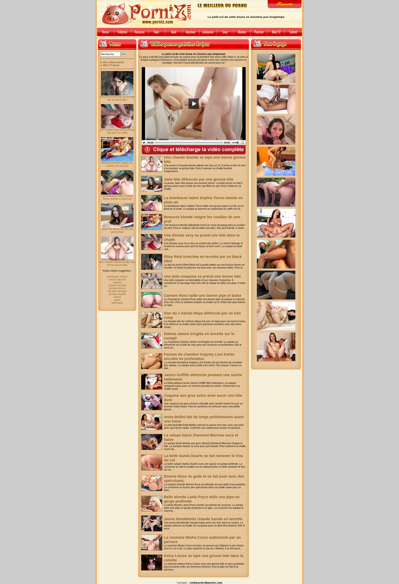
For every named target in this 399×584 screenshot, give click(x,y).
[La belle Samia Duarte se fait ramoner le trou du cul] (151, 463)
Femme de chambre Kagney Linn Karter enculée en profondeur (199, 356)
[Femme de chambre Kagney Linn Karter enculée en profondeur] (151, 361)
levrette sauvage (117, 291)
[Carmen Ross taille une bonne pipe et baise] (151, 300)
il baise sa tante (117, 285)
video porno (105, 33)
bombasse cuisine (117, 276)
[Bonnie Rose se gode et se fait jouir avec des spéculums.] (151, 483)
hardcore (139, 33)
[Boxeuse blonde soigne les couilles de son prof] (151, 222)
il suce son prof (117, 279)
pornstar (258, 33)
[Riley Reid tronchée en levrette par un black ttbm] (151, 262)
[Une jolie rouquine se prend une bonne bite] (151, 281)
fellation (122, 33)
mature (241, 33)
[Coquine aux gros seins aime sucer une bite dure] (151, 402)
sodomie (173, 33)
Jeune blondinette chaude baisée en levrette (203, 519)
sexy (224, 33)
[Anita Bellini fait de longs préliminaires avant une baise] (151, 422)
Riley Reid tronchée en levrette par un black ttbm (117, 98)
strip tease (117, 302)
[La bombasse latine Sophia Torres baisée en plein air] (151, 203)
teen (156, 33)
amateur (190, 33)
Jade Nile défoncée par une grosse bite (198, 179)
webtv (275, 33)
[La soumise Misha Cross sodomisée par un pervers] (151, 543)
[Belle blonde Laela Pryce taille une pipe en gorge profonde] (151, 504)
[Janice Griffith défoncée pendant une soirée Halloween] (151, 382)
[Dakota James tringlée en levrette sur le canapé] (151, 341)
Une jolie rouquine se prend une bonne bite (202, 276)
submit (293, 33)
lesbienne (207, 33)
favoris (285, 4)
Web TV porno (111, 65)
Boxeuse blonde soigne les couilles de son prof (117, 164)
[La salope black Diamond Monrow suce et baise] (151, 442)
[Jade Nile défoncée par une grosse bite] (151, 184)
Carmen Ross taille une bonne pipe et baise (202, 295)
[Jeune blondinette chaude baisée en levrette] (151, 523)
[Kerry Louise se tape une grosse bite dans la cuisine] (151, 562)
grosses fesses (117, 288)
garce (117, 299)
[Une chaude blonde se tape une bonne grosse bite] (151, 164)
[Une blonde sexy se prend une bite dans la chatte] (151, 242)
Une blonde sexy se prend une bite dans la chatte (117, 131)
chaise (117, 297)
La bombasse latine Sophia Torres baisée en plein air (117, 197)
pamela (117, 282)
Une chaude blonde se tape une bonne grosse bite (117, 263)
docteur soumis (117, 294)
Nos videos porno (113, 62)
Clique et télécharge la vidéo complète (194, 149)
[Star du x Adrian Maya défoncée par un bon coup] (151, 320)
